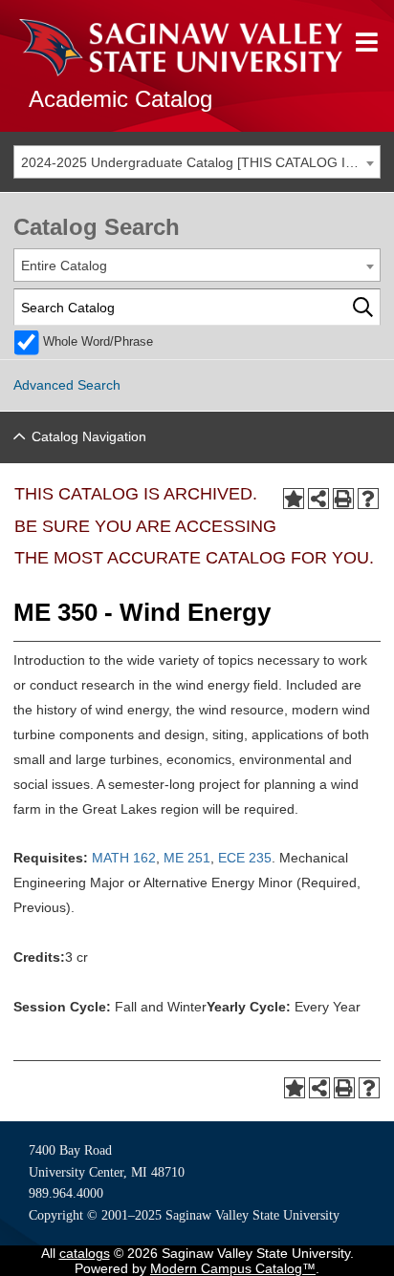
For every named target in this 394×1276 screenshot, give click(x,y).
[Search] (363, 307)
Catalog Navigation (89, 436)
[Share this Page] (318, 498)
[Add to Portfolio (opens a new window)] (293, 498)
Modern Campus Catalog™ (233, 1268)
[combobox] (197, 162)
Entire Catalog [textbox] (64, 265)
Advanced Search (66, 385)
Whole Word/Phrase (98, 342)
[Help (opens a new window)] (368, 498)
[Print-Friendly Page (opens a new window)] (343, 498)
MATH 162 (124, 857)
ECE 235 (245, 857)
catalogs (84, 1253)
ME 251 (187, 857)
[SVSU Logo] (181, 48)
